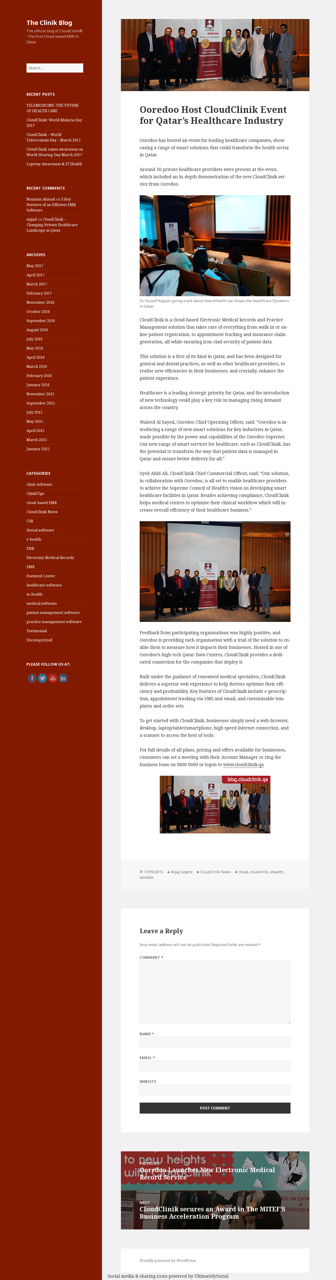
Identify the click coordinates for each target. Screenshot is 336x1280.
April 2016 (36, 357)
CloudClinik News (42, 511)
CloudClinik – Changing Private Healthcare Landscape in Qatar (52, 225)
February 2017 (39, 293)
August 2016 (37, 329)
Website (148, 1081)
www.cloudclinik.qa (243, 764)
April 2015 (36, 430)
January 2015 (38, 448)
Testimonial (37, 630)
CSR (30, 520)
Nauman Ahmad (41, 199)
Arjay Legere (181, 871)
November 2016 (40, 302)
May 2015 (35, 421)
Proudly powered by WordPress (168, 1260)
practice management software (54, 621)
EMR (31, 566)
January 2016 (38, 384)
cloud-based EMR (42, 502)
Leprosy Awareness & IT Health (54, 163)
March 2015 (37, 439)
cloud (243, 871)
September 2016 (41, 320)
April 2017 (36, 274)
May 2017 (35, 265)
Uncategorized (39, 640)
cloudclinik (259, 871)
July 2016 (35, 339)
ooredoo (147, 877)
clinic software (39, 484)
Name (147, 1033)
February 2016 (39, 375)
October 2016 (38, 311)
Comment (151, 957)
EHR (30, 548)
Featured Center (41, 575)
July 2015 (35, 412)
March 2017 (37, 284)
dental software (40, 530)
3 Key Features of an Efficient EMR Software (51, 205)
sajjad (32, 219)
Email (147, 1057)
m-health (35, 594)
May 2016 (35, 348)
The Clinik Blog (49, 22)
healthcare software (44, 585)
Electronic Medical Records (50, 557)
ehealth (276, 871)
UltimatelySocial (212, 1276)
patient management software (53, 612)
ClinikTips (35, 493)
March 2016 (37, 366)
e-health (34, 539)
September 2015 (41, 403)
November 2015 (40, 393)
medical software (42, 603)
